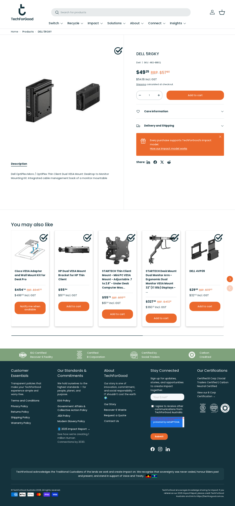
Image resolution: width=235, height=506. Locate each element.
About (135, 23)
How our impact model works (168, 148)
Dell (138, 62)
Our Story (110, 404)
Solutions (114, 23)
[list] (61, 97)
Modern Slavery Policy (71, 421)
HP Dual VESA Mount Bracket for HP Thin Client (72, 275)
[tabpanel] (61, 179)
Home (14, 31)
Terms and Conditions (25, 400)
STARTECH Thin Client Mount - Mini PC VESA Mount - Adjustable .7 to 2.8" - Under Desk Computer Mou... (117, 279)
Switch (54, 23)
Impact (93, 23)
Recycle (73, 23)
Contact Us (111, 421)
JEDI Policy (63, 415)
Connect (155, 23)
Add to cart (195, 95)
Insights (176, 23)
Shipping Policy (20, 417)
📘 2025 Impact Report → (73, 429)
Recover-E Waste (115, 410)
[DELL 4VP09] (204, 249)
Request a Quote (115, 415)
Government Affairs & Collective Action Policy (72, 408)
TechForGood (19, 490)
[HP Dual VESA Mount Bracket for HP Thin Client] (73, 249)
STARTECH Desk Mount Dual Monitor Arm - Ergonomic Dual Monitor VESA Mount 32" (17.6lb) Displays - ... (161, 281)
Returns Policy (20, 411)
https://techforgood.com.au (210, 496)
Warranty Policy (21, 423)
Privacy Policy (19, 406)
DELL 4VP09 (197, 271)
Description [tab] (19, 164)
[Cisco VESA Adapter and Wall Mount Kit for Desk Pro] (30, 249)
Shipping (141, 84)
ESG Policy (63, 400)
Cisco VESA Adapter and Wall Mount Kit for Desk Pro (30, 275)
